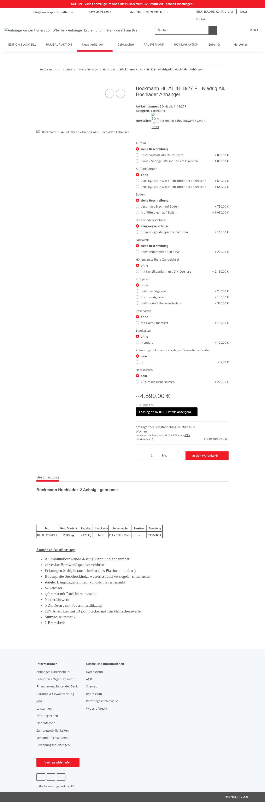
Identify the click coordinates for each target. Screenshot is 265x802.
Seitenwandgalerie (185, 291)
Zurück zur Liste (49, 69)
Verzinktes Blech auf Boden (185, 206)
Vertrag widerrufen (58, 762)
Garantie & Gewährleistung (55, 694)
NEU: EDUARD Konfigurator (214, 11)
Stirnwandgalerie (185, 297)
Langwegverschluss (154, 226)
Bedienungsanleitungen (53, 745)
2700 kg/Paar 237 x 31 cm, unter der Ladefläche (185, 187)
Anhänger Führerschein (52, 672)
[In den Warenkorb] (39, 83)
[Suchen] (212, 30)
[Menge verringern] (140, 455)
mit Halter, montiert (185, 323)
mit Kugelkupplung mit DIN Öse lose (185, 271)
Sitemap (92, 686)
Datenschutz (95, 672)
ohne (144, 175)
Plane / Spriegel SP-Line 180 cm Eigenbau (185, 161)
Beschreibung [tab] (47, 477)
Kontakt (201, 19)
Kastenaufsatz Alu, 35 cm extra (185, 155)
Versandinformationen (52, 738)
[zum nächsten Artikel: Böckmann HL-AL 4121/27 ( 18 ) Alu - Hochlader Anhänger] (224, 69)
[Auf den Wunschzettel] (120, 93)
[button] (228, 30)
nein (144, 356)
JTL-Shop (243, 796)
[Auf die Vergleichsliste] (109, 93)
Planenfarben (45, 723)
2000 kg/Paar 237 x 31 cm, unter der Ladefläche (185, 181)
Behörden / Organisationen (55, 679)
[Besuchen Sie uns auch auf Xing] (61, 777)
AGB (89, 679)
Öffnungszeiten (47, 716)
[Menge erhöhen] (174, 455)
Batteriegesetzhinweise (102, 701)
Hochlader (158, 111)
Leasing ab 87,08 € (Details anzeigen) (165, 412)
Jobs (39, 701)
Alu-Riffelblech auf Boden (185, 212)
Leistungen (44, 708)
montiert (185, 342)
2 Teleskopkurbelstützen (185, 382)
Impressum (94, 694)
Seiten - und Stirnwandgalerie (185, 303)
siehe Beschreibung (154, 149)
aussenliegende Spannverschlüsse (185, 232)
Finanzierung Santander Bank (57, 686)
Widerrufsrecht (96, 708)
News (244, 11)
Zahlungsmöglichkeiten (52, 730)
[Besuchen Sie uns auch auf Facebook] (40, 777)
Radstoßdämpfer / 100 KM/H (185, 252)
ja (185, 362)
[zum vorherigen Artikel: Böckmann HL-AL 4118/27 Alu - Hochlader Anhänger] (215, 69)
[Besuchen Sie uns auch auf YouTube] (51, 777)
